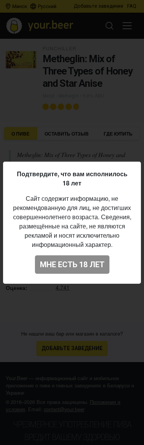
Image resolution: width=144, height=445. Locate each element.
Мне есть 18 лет (72, 264)
